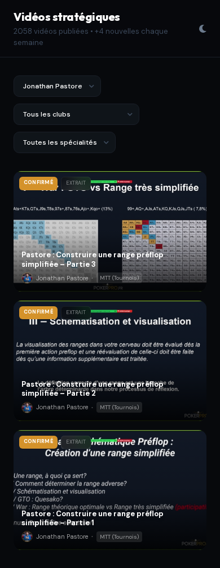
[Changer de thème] (202, 28)
